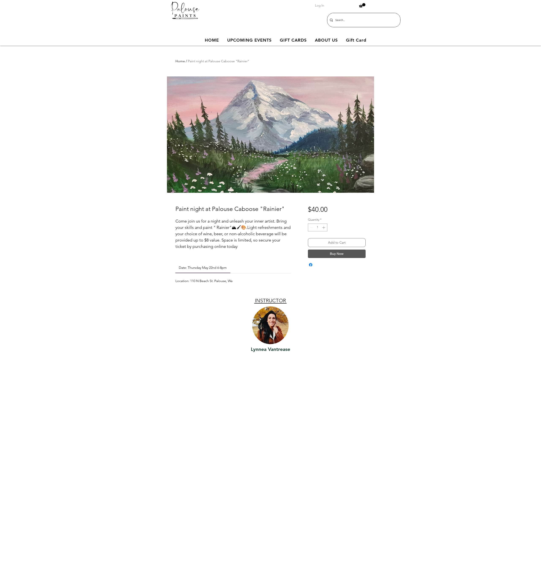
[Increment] (324, 227)
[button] (362, 5)
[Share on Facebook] (310, 264)
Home (180, 61)
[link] (203, 268)
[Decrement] (311, 227)
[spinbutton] (317, 227)
